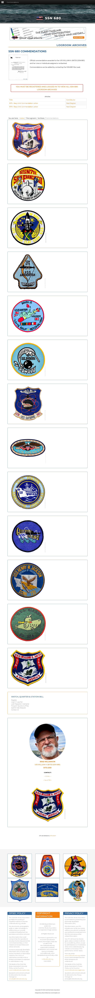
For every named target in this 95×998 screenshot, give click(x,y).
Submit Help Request (18, 708)
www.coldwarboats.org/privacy (75, 970)
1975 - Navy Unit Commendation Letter (23, 103)
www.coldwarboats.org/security (19, 970)
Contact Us (15, 710)
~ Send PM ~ (47, 780)
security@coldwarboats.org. (18, 979)
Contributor (70, 100)
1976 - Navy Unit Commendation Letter (23, 107)
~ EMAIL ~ (47, 776)
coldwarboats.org (47, 959)
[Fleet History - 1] (48, 34)
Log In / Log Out (16, 702)
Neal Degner (71, 103)
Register (14, 700)
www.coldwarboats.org (72, 955)
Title (11, 100)
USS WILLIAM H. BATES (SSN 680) (47, 765)
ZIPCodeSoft (53, 835)
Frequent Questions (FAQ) (20, 706)
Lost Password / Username (20, 704)
